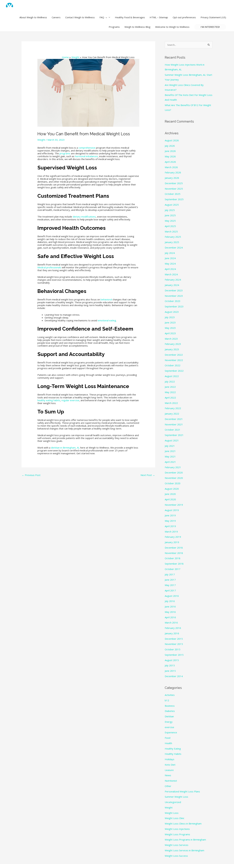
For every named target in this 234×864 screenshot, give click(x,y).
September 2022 (174, 370)
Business (170, 705)
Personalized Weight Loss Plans (182, 791)
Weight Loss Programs (177, 834)
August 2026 (172, 140)
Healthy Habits (173, 753)
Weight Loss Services (176, 845)
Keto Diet (170, 764)
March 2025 (171, 231)
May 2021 (170, 456)
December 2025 (174, 183)
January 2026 (172, 177)
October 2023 (172, 301)
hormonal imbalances (86, 156)
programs (65, 153)
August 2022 (172, 376)
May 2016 (170, 611)
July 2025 (170, 210)
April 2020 (170, 499)
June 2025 (170, 215)
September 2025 (174, 199)
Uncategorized (173, 802)
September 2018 (174, 563)
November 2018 (174, 553)
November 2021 (174, 424)
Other (168, 786)
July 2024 (170, 253)
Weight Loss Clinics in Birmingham (183, 823)
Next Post (148, 475)
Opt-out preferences (184, 17)
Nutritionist (171, 780)
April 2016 (170, 617)
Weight (41, 139)
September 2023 (174, 306)
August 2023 (172, 311)
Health (168, 743)
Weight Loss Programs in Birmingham (185, 839)
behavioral (106, 299)
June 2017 (170, 579)
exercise (169, 727)
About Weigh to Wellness (33, 17)
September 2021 (174, 435)
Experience (171, 732)
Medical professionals (49, 267)
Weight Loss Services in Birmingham (184, 850)
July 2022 (170, 381)
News (168, 775)
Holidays (169, 759)
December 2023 (174, 290)
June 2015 (170, 670)
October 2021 (172, 429)
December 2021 (174, 419)
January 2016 (172, 633)
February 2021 (173, 467)
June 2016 (170, 606)
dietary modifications (84, 216)
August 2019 (172, 510)
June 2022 (170, 386)
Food (167, 737)
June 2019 (170, 515)
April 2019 (170, 526)
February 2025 (173, 236)
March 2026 (171, 167)
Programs (114, 26)
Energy (169, 721)
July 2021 (170, 445)
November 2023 (174, 295)
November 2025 (174, 188)
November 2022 (174, 360)
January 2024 (172, 285)
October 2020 (172, 483)
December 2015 (174, 638)
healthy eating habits (48, 400)
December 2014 (174, 676)
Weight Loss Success (176, 855)
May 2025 (170, 220)
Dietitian (169, 716)
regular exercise (70, 400)
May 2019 (170, 520)
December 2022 (174, 354)
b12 (167, 700)
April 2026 (170, 161)
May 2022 (170, 392)
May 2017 (170, 585)
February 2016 (173, 628)
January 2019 (172, 542)
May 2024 (170, 263)
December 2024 (174, 247)
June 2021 (170, 451)
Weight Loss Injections (177, 829)
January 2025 (172, 242)
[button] (105, 17)
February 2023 (173, 343)
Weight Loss (171, 812)
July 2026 (170, 145)
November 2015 (174, 644)
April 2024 (170, 269)
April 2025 (170, 226)
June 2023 (170, 322)
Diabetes (170, 711)
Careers (56, 17)
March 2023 (171, 338)
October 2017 (172, 569)
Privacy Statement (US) (213, 17)
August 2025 (172, 204)
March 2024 (171, 274)
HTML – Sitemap (159, 17)
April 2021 (170, 461)
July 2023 (170, 317)
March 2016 (171, 622)
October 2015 (172, 649)
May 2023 (170, 327)
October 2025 (172, 193)
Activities (170, 695)
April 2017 (170, 590)
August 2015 (172, 660)
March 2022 (171, 403)
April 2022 (170, 397)
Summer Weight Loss (176, 796)
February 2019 (173, 536)
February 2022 (173, 408)
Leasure (169, 770)
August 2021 (172, 440)
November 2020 (174, 477)
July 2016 (170, 601)
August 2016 (172, 595)
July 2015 (170, 665)
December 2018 (174, 547)
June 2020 (170, 494)
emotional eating (107, 320)
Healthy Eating (173, 748)
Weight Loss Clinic (174, 818)
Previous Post (31, 475)
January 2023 (172, 349)
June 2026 (170, 151)
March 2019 (171, 531)
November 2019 (174, 504)
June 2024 (170, 258)
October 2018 (172, 558)
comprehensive (86, 147)
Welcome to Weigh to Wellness (172, 26)
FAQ (101, 17)
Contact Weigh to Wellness (80, 17)
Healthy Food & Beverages (130, 17)
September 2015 (174, 654)
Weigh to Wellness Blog (137, 26)
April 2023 (170, 333)
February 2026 (173, 172)
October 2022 (172, 365)
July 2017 (170, 574)
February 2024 (173, 279)
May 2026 (170, 156)
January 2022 (172, 413)
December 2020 (174, 472)
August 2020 (172, 488)
